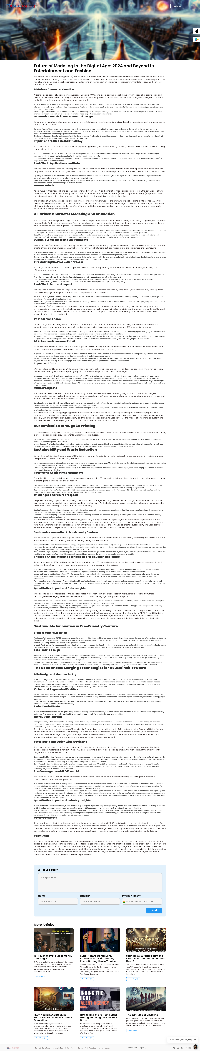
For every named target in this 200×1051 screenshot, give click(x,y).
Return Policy (70, 1048)
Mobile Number (131, 895)
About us (92, 1048)
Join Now (178, 6)
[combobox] (125, 902)
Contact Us (82, 1048)
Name (41, 895)
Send (154, 910)
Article (107, 1048)
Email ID (85, 895)
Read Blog (39, 976)
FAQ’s (101, 1048)
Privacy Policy (58, 1048)
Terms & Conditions (42, 1048)
